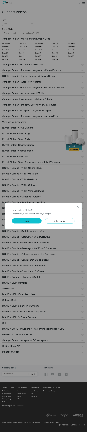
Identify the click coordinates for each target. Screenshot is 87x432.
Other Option (60, 221)
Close (78, 207)
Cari (27, 221)
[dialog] (43, 216)
